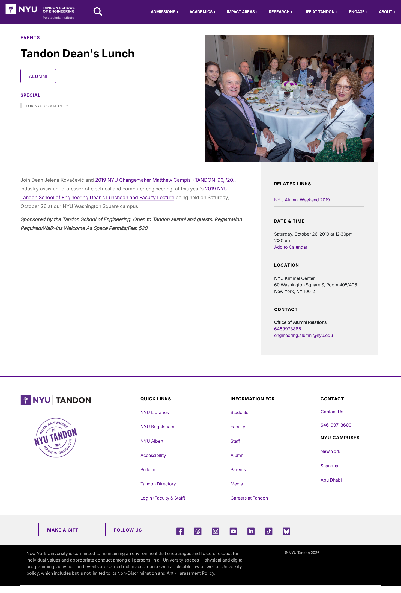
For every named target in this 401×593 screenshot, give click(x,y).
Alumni (38, 76)
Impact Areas (242, 11)
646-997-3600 (336, 425)
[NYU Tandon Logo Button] (79, 400)
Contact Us (332, 411)
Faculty (238, 426)
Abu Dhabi (331, 480)
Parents (238, 469)
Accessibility (153, 455)
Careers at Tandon (249, 498)
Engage (358, 11)
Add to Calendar (290, 247)
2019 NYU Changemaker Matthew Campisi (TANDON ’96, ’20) (165, 180)
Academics (203, 11)
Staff (235, 441)
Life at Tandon (321, 11)
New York (330, 451)
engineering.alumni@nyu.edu (303, 335)
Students (239, 412)
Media (237, 483)
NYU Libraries (154, 412)
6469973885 (287, 328)
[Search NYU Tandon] (98, 12)
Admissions (165, 11)
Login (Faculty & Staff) (162, 498)
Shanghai (330, 465)
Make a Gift (63, 530)
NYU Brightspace (157, 426)
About (387, 11)
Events (30, 37)
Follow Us (128, 530)
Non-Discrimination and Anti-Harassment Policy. (166, 573)
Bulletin (147, 469)
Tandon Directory (158, 483)
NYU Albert (151, 441)
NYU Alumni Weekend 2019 (302, 199)
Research (281, 11)
